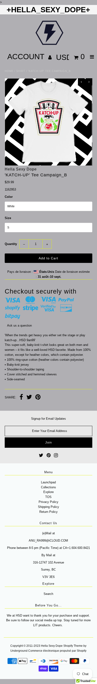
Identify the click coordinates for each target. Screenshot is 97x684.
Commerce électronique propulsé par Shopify (57, 650)
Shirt (20, 71)
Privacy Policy (48, 502)
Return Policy (48, 512)
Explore (48, 492)
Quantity (11, 244)
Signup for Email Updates (48, 418)
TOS (48, 497)
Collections (48, 487)
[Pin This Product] (37, 397)
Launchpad (48, 482)
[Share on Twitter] (29, 397)
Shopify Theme (73, 645)
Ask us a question (19, 325)
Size (8, 218)
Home (9, 71)
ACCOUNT (26, 56)
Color (9, 197)
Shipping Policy (48, 507)
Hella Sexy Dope (52, 645)
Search (48, 594)
